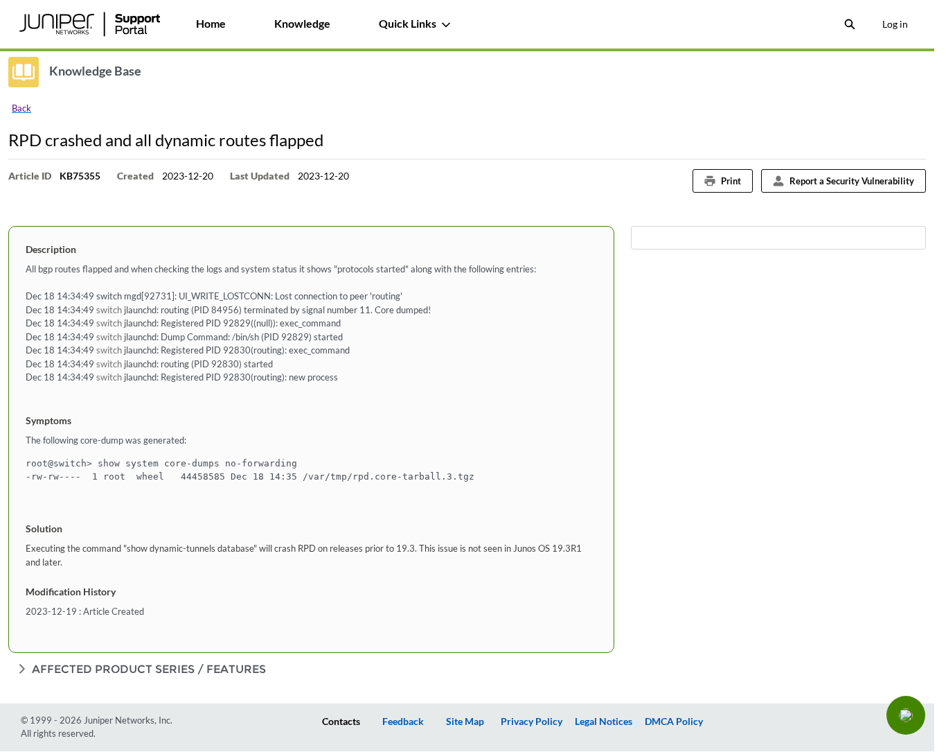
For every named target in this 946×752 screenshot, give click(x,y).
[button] (905, 715)
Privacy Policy (531, 721)
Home (211, 23)
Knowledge (302, 23)
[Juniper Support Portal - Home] (89, 24)
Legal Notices (603, 721)
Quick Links (407, 23)
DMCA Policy (674, 721)
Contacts (341, 721)
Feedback (403, 721)
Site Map (465, 721)
